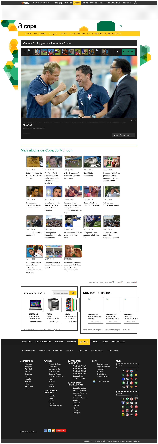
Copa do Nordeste (55, 406)
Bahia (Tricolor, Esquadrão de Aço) (132, 371)
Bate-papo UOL (118, 342)
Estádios (63, 34)
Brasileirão (69, 350)
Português (76, 413)
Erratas (118, 282)
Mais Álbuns (128, 52)
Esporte (76, 3)
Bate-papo (59, 3)
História (117, 34)
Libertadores (57, 350)
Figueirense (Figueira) (127, 379)
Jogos (105, 342)
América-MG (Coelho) (127, 399)
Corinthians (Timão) (127, 375)
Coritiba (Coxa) (132, 375)
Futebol (27, 372)
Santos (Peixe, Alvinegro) (123, 387)
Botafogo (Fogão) (136, 371)
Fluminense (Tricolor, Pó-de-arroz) (136, 379)
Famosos (103, 3)
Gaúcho (51, 403)
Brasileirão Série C (79, 371)
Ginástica (28, 374)
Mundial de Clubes (79, 390)
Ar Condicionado (45, 329)
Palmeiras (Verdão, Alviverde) (136, 383)
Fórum (51, 379)
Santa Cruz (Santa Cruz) (127, 415)
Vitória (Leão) (136, 387)
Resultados (53, 367)
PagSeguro (126, 3)
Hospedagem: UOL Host (132, 441)
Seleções (53, 34)
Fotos (51, 384)
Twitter (49, 430)
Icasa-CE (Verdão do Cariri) (127, 407)
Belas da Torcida (55, 374)
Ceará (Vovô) (136, 403)
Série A (119, 366)
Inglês (75, 408)
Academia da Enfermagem (92, 330)
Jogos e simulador (103, 367)
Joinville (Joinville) (132, 407)
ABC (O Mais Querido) (123, 399)
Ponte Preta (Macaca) (132, 411)
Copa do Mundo (112, 350)
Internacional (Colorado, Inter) (132, 383)
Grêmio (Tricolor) (127, 383)
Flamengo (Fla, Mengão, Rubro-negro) (132, 379)
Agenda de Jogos (55, 364)
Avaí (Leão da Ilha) (123, 403)
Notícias (68, 3)
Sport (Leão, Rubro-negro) (132, 387)
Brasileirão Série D (79, 373)
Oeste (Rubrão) (123, 411)
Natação (28, 379)
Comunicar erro (130, 282)
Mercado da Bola (97, 350)
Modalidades (26, 361)
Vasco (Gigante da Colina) (132, 415)
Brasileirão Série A (79, 366)
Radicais (28, 381)
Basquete (28, 367)
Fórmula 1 (28, 369)
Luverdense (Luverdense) (123, 407)
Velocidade (29, 386)
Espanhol (76, 403)
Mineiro (51, 401)
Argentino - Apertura (80, 398)
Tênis (27, 384)
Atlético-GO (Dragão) (136, 399)
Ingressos (100, 369)
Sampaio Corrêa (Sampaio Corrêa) (123, 415)
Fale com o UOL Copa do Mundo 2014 (100, 282)
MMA (27, 376)
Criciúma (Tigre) (136, 375)
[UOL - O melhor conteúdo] (24, 3)
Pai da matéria (100, 34)
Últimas (28, 34)
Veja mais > (28, 125)
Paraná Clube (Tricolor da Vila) (127, 411)
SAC (48, 3)
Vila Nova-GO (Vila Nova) (136, 415)
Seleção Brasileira (103, 382)
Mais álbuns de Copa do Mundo (45, 150)
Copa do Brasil (82, 350)
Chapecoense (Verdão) (123, 375)
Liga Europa (77, 395)
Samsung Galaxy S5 (30, 329)
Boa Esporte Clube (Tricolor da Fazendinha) (127, 403)
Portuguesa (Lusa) (136, 411)
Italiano (75, 410)
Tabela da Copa (40, 34)
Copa (30, 26)
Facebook (46, 430)
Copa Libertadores (79, 388)
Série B (119, 393)
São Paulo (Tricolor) (127, 387)
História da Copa (103, 376)
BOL (118, 3)
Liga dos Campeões (80, 393)
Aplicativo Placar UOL (57, 376)
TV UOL (111, 3)
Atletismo (28, 364)
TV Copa (90, 34)
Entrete (85, 3)
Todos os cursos (128, 292)
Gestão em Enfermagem (112, 330)
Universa (93, 3)
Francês (76, 405)
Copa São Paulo (79, 378)
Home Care (126, 330)
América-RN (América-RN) (132, 399)
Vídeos (51, 386)
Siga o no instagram (122, 135)
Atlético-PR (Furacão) (127, 371)
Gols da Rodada (54, 372)
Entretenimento (43, 342)
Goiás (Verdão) (123, 383)
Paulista (52, 396)
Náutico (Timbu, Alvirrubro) (136, 407)
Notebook (57, 329)
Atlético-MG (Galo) (123, 371)
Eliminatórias (101, 374)
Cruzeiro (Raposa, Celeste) (123, 379)
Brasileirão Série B (79, 369)
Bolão (110, 34)
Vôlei (26, 389)
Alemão (75, 400)
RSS (53, 430)
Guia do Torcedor (77, 34)
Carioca (51, 398)
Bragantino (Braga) (132, 403)
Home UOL (27, 342)
